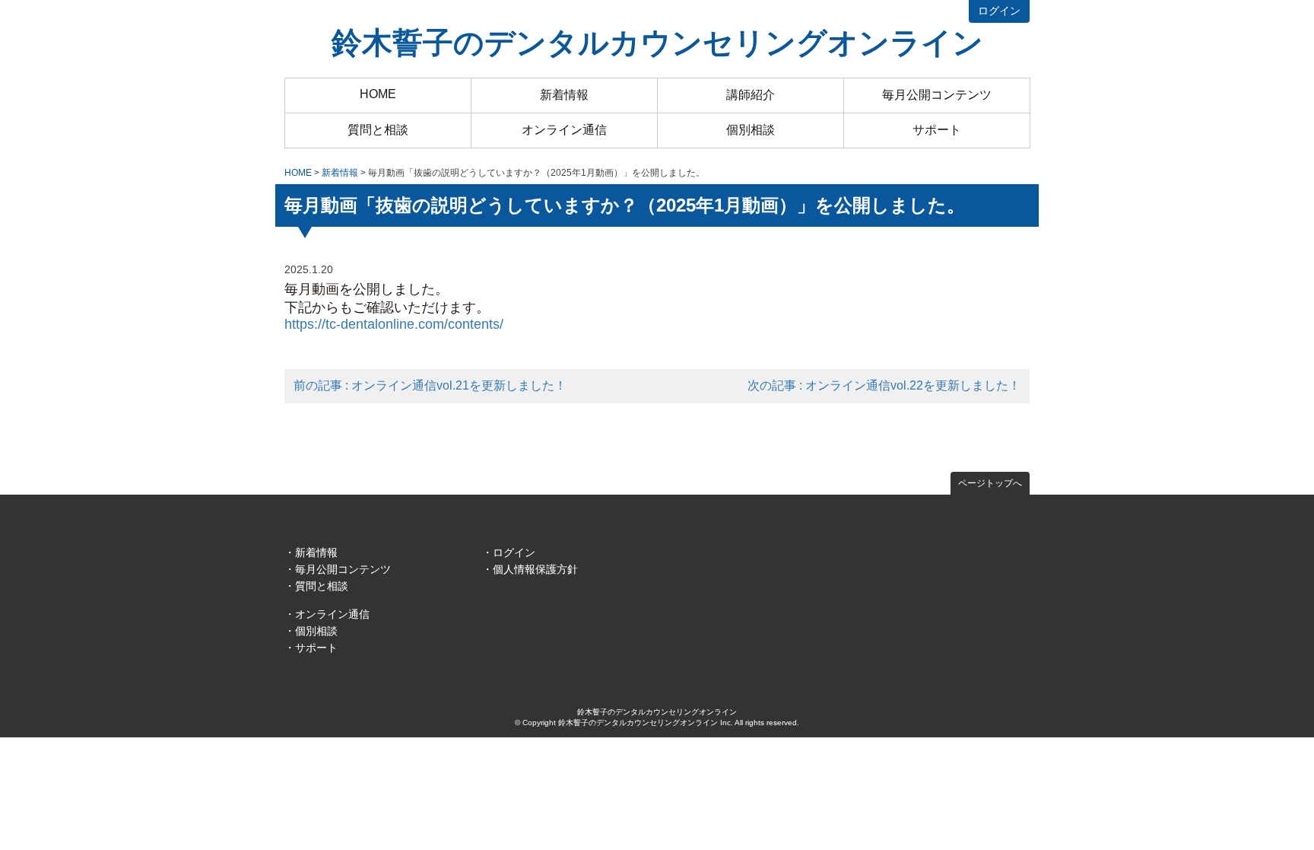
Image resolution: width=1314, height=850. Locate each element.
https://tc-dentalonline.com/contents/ (393, 324)
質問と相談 (378, 129)
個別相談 (750, 129)
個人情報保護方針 (535, 569)
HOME (378, 94)
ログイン (999, 11)
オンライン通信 (564, 129)
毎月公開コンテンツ (937, 94)
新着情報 (564, 94)
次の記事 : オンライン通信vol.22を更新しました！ (883, 385)
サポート (936, 129)
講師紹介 (750, 94)
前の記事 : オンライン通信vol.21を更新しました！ (430, 385)
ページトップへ (990, 483)
